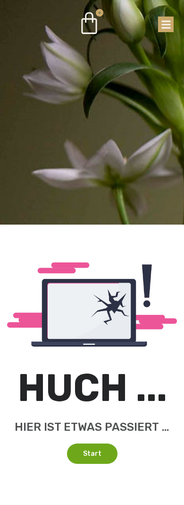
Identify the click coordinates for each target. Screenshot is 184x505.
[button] (166, 24)
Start (92, 454)
